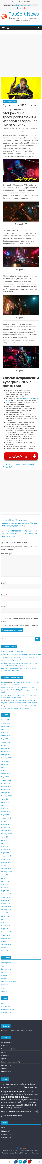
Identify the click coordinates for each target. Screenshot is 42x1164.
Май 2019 (4, 808)
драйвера (21, 1102)
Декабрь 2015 (6, 938)
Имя (3, 583)
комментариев (7, 1009)
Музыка (35, 1094)
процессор (25, 131)
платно (17, 1107)
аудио (26, 1097)
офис (12, 1108)
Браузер (5, 1091)
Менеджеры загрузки (15, 1094)
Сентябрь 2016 (6, 910)
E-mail (4, 595)
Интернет (4, 985)
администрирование (12, 1096)
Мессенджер (28, 1094)
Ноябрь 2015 (5, 941)
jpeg (14, 1084)
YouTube (12, 1088)
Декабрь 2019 (6, 786)
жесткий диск (30, 1102)
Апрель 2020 (5, 774)
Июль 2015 (5, 951)
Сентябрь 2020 (6, 758)
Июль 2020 (5, 764)
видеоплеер (35, 1100)
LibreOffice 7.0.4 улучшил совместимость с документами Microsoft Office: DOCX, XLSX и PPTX (20, 523)
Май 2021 (4, 733)
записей (5, 1006)
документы (12, 1102)
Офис (3, 988)
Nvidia (30, 1084)
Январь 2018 (5, 859)
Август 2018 (5, 837)
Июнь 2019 (5, 805)
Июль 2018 (5, 840)
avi (8, 1084)
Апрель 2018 (5, 850)
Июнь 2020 (5, 767)
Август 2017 (5, 875)
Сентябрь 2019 (6, 796)
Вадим (3, 682)
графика (5, 1102)
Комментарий (6, 553)
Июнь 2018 (5, 843)
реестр (27, 1111)
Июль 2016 (5, 916)
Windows (5, 1087)
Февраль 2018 (6, 856)
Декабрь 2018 (6, 824)
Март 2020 (5, 777)
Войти (3, 1003)
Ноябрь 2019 (5, 789)
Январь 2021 (5, 745)
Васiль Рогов (5, 695)
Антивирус (19, 1088)
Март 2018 (5, 853)
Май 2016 (4, 922)
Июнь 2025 (5, 720)
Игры (11, 131)
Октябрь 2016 (6, 906)
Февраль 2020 (6, 780)
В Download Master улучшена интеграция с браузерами (21, 655)
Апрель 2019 (5, 812)
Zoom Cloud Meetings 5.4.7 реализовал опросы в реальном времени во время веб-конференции (19, 534)
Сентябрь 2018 (6, 834)
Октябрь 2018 (6, 831)
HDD (11, 1084)
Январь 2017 (5, 897)
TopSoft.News (24, 14)
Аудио (3, 966)
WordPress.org (6, 1013)
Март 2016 (5, 929)
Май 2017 (4, 884)
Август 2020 (5, 761)
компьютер (17, 131)
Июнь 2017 (5, 881)
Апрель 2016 (5, 925)
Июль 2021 (5, 726)
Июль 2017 (5, 878)
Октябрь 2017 (6, 869)
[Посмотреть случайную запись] (38, 28)
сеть (31, 1111)
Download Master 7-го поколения (12, 651)
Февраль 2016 (6, 932)
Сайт (3, 606)
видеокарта (26, 1099)
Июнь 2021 (5, 729)
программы (9, 1111)
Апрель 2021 (5, 736)
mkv (17, 1084)
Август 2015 (5, 948)
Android (4, 1084)
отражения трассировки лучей (22, 399)
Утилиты (4, 991)
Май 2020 (4, 770)
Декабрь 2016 (6, 900)
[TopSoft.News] (3, 28)
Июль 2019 (5, 802)
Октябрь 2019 (6, 793)
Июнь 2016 (5, 919)
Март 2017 (5, 891)
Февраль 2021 (6, 742)
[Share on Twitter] (20, 1161)
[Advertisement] (21, 55)
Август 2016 (5, 913)
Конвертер (4, 1094)
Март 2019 (5, 815)
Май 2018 (4, 846)
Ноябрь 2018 (5, 827)
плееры (24, 1108)
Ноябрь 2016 (5, 903)
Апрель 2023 (5, 723)
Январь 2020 (5, 783)
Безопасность (6, 969)
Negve (20, 128)
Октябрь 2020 (6, 755)
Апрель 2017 (5, 888)
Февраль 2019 (6, 818)
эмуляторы (17, 1115)
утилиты (6, 1115)
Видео (3, 972)
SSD (33, 1084)
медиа (13, 1105)
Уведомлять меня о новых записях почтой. (21, 625)
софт (37, 1111)
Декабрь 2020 (6, 748)
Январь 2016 (5, 935)
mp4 (25, 1084)
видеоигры (6, 131)
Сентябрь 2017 (6, 872)
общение (18, 1105)
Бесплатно (30, 1087)
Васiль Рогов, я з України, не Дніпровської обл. (17, 688)
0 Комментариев (29, 128)
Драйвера (4, 978)
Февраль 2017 (6, 894)
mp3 (21, 1084)
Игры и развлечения (10, 101)
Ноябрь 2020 (5, 751)
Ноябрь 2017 (5, 865)
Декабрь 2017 (6, 862)
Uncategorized (6, 963)
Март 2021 (5, 739)
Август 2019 (5, 799)
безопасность (7, 1099)
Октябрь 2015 (6, 944)
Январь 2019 (5, 821)
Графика (4, 975)
